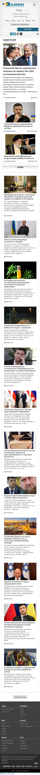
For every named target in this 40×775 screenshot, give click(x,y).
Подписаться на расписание (20, 24)
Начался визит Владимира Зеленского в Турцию (15, 241)
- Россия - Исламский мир (26, 726)
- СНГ (21, 716)
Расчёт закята (28, 29)
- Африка (4, 731)
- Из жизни (4, 745)
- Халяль (4, 750)
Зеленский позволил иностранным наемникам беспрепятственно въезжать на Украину (19, 625)
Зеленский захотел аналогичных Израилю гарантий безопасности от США (18, 126)
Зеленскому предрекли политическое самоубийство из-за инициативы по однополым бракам (19, 369)
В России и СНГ (23, 706)
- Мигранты (4, 748)
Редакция (5, 763)
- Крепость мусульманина (8, 709)
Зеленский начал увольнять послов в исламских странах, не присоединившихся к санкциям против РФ (19, 454)
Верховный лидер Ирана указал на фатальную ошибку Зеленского (19, 157)
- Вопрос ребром (24, 723)
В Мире (3, 721)
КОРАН (13, 766)
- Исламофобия (23, 748)
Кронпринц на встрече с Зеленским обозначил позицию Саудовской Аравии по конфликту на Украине (19, 197)
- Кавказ (22, 709)
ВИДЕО (23, 766)
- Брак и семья (23, 745)
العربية (35, 766)
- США (3, 733)
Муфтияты (29, 766)
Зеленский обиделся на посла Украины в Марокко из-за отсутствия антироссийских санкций (17, 540)
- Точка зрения (5, 711)
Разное (22, 738)
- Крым (21, 711)
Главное (4, 706)
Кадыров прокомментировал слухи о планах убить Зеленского (19, 497)
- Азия (3, 723)
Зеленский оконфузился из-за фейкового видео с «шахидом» (17, 327)
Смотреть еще (20, 697)
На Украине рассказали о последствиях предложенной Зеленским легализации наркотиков (17, 283)
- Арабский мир (5, 726)
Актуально (23, 721)
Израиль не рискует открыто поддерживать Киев (16, 583)
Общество (4, 738)
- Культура (22, 740)
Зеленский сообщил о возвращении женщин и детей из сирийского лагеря (19, 670)
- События (22, 743)
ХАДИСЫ (18, 766)
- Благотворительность (7, 740)
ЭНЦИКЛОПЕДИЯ (6, 766)
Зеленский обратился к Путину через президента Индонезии (17, 411)
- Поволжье (23, 714)
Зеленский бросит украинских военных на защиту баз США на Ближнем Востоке (19, 71)
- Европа (4, 728)
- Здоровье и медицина (7, 743)
